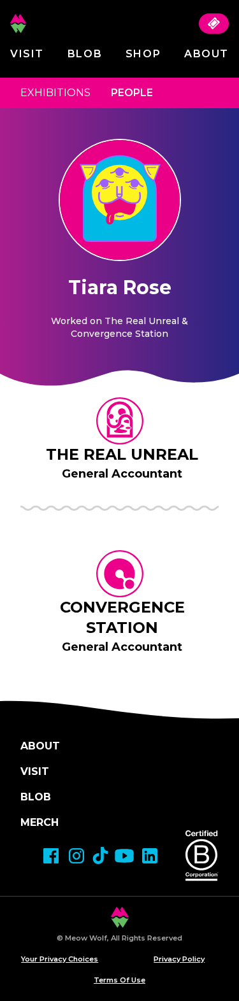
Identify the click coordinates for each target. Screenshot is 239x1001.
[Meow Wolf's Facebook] (51, 856)
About (206, 54)
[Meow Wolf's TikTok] (100, 855)
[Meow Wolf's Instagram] (76, 856)
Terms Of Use (119, 980)
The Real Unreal (122, 454)
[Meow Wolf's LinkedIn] (150, 856)
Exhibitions (55, 93)
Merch (39, 822)
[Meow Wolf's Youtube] (124, 856)
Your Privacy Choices (59, 959)
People (132, 93)
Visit (27, 54)
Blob (85, 54)
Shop (143, 54)
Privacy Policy (179, 959)
